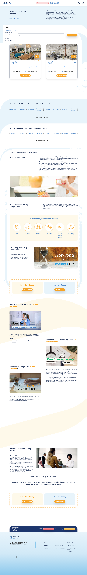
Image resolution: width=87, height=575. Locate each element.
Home (11, 18)
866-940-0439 (43, 3)
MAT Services (8, 40)
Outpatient (46, 545)
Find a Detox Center (60, 548)
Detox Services (8, 32)
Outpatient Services (7, 37)
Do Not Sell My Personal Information (71, 549)
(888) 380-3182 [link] (63, 75)
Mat (44, 553)
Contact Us (70, 542)
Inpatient (46, 548)
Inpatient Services (9, 34)
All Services (8, 30)
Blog (56, 542)
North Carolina (17, 18)
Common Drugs (59, 545)
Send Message (60, 289)
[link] (48, 529)
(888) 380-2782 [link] (26, 75)
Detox (45, 542)
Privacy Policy (70, 545)
